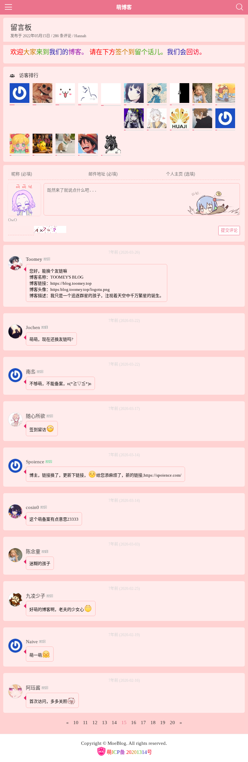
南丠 (31, 371)
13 (104, 722)
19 (162, 722)
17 (143, 722)
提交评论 (229, 230)
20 (172, 722)
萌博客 (124, 7)
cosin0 (32, 507)
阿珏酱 (33, 687)
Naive (32, 641)
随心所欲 (35, 416)
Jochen (33, 327)
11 (85, 722)
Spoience (35, 461)
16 (133, 722)
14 (114, 722)
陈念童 (33, 551)
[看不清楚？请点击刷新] (50, 229)
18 (153, 722)
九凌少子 (35, 596)
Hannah (80, 36)
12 (95, 722)
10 (75, 722)
